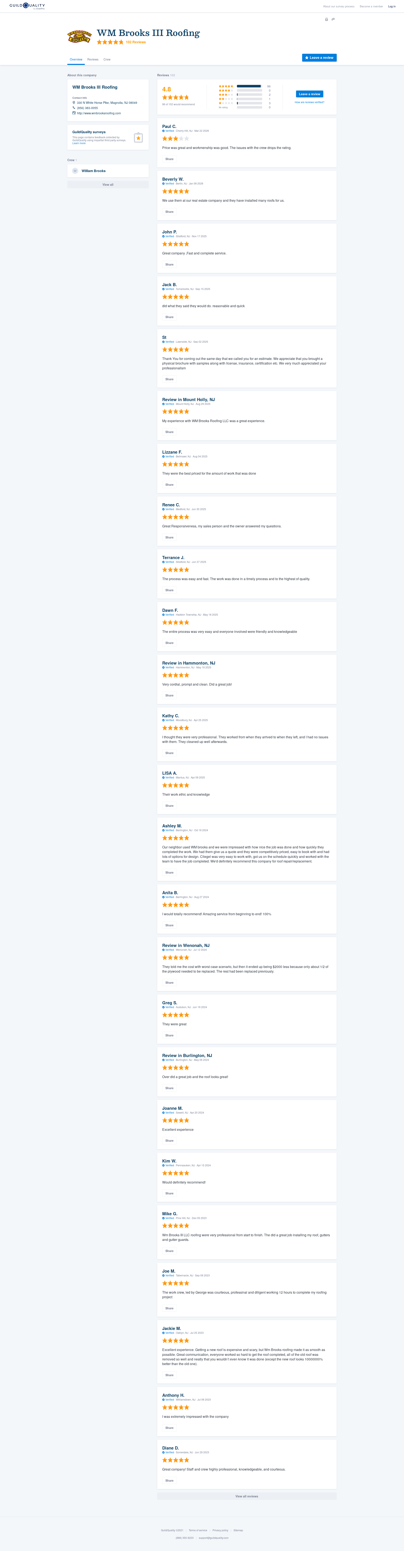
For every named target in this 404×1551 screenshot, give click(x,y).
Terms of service (198, 1530)
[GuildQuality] (27, 6)
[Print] (326, 19)
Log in (392, 6)
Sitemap (238, 1530)
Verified (170, 130)
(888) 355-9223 (185, 1537)
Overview (76, 59)
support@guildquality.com (214, 1537)
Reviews (92, 59)
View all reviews (246, 1496)
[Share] (333, 19)
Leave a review (321, 57)
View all (107, 184)
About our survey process (339, 6)
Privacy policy (220, 1530)
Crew (107, 59)
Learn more (79, 143)
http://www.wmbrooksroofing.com (99, 113)
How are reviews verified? (309, 102)
